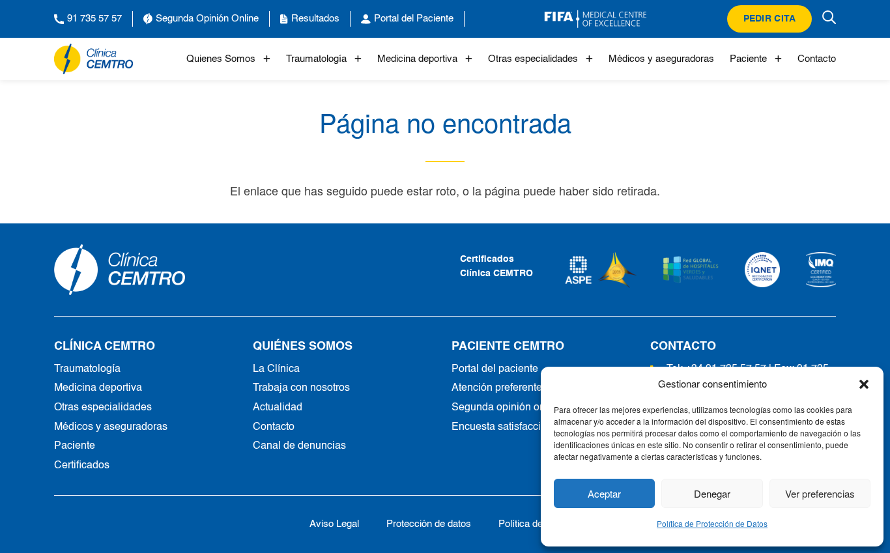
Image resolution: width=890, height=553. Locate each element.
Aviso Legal (334, 524)
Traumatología (316, 59)
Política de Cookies (539, 524)
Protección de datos (428, 524)
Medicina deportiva (417, 59)
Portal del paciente (495, 369)
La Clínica (276, 369)
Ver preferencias (820, 493)
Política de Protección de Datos (712, 523)
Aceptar (604, 493)
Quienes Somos (220, 59)
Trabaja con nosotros (301, 388)
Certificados (81, 466)
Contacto (816, 59)
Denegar (712, 493)
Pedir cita (769, 18)
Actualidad (277, 408)
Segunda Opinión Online (207, 18)
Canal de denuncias (299, 446)
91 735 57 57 (94, 18)
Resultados (315, 18)
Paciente (748, 59)
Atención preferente (497, 388)
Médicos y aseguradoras (661, 59)
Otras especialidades (533, 59)
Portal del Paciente (413, 18)
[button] (863, 383)
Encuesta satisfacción (502, 427)
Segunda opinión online (507, 408)
